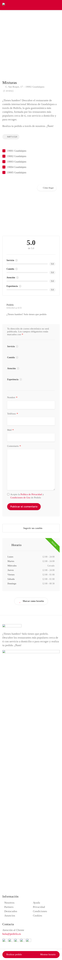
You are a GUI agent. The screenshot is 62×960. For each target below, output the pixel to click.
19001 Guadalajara (16, 150)
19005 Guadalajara (16, 172)
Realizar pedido (14, 954)
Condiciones (40, 911)
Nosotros (9, 902)
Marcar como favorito (33, 601)
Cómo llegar (48, 188)
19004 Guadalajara (16, 167)
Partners (9, 906)
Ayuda (36, 902)
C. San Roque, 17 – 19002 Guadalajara (24, 86)
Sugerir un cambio (32, 528)
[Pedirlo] (7, 4)
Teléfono (12, 414)
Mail (10, 430)
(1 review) (8, 90)
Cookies (37, 915)
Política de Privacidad (31, 494)
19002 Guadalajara (16, 156)
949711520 (12, 137)
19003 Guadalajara (16, 161)
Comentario (14, 446)
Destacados (10, 911)
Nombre (12, 397)
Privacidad (39, 906)
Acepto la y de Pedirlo (27, 496)
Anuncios (9, 915)
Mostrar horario (48, 954)
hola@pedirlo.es (11, 933)
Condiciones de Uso (20, 497)
